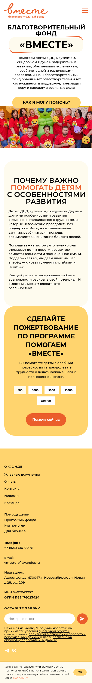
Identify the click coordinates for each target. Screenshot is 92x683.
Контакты (12, 488)
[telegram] (7, 650)
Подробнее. (21, 678)
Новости (11, 496)
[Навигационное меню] (85, 11)
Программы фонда (20, 520)
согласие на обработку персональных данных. (38, 638)
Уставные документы (22, 474)
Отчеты (10, 481)
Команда (11, 503)
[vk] (14, 650)
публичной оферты (54, 631)
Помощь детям (17, 514)
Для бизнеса (15, 531)
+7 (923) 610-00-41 (18, 548)
